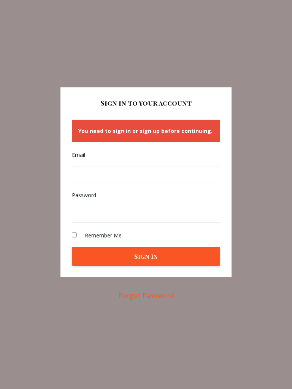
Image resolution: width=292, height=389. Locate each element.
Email (78, 154)
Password (84, 195)
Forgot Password (146, 295)
